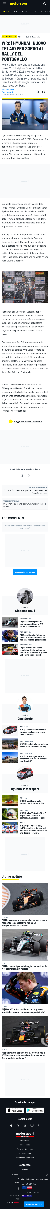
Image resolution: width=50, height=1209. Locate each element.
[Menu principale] (5, 4)
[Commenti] (44, 92)
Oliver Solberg (25, 218)
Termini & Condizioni (17, 1195)
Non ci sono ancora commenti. (25, 526)
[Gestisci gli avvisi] (28, 475)
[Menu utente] (44, 3)
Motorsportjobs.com (25, 1149)
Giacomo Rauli (8, 90)
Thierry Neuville (10, 388)
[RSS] (39, 1125)
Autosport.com (25, 1153)
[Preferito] (37, 92)
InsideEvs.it (25, 1140)
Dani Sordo (41, 207)
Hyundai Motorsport (12, 410)
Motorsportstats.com (25, 1157)
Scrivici (25, 1169)
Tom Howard (7, 92)
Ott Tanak (25, 388)
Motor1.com (25, 1145)
